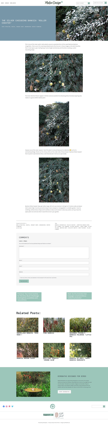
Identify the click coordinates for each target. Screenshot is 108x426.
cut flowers (58, 226)
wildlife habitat (72, 228)
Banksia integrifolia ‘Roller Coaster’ (65, 225)
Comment (21, 246)
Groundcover (28, 26)
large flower (83, 226)
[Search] (106, 3)
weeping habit (63, 228)
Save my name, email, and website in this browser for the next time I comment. (38, 277)
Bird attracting (6, 26)
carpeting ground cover (83, 225)
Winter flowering (36, 26)
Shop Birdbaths (64, 391)
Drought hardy (20, 26)
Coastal (13, 26)
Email (20, 266)
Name (20, 260)
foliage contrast (74, 226)
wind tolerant (82, 228)
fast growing (65, 226)
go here (89, 387)
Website (21, 272)
